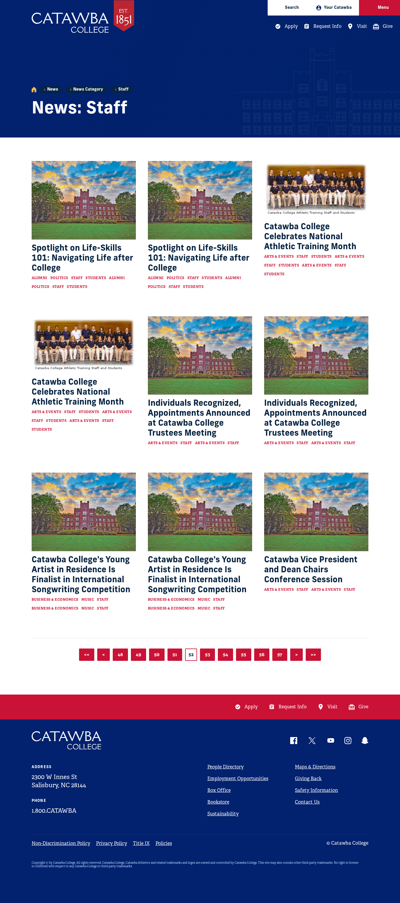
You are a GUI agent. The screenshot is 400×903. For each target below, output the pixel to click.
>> (313, 654)
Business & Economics (55, 599)
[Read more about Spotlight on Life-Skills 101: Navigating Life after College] (84, 200)
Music (87, 599)
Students (96, 278)
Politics (59, 278)
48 (120, 654)
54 (225, 654)
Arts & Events (279, 256)
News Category (88, 89)
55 (243, 654)
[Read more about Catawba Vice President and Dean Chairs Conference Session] (316, 512)
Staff (123, 89)
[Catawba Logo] (67, 740)
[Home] (34, 89)
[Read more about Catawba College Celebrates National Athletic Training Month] (316, 189)
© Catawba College (347, 843)
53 (207, 654)
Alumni (39, 278)
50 (157, 654)
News (52, 89)
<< (86, 654)
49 (138, 654)
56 (261, 654)
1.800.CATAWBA (54, 810)
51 (174, 654)
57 (279, 654)
